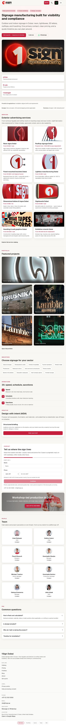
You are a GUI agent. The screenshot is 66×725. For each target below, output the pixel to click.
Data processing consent (9, 689)
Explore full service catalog (10, 242)
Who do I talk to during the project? (15, 630)
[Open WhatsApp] (56, 3)
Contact (17, 542)
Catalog (4, 665)
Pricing (4, 668)
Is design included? (9, 624)
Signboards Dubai (42, 201)
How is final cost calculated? (13, 615)
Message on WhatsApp (9, 709)
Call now (31, 35)
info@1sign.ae (6, 703)
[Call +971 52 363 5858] (52, 3)
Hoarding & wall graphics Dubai (15, 229)
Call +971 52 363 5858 (33, 506)
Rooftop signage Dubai (44, 144)
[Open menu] (61, 3)
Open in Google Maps (8, 716)
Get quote (5, 678)
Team (41, 722)
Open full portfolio (7, 348)
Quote (35, 722)
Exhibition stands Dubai (44, 229)
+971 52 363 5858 (7, 697)
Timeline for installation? (11, 636)
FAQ (47, 722)
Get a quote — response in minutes (13, 35)
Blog (3, 673)
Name (5, 462)
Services (20, 722)
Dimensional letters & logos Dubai (16, 201)
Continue (33, 481)
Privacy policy (6, 686)
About (3, 676)
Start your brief (33, 433)
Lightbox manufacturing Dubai (46, 172)
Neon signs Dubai (9, 144)
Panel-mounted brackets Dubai (15, 172)
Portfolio (28, 722)
